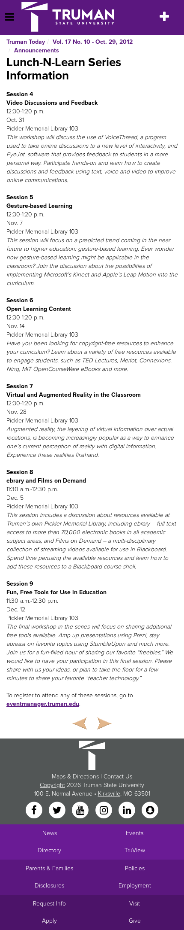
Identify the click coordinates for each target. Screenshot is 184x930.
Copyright (52, 785)
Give (135, 920)
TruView (135, 850)
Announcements (36, 50)
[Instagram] (104, 811)
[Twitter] (57, 811)
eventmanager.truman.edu (42, 704)
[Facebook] (34, 811)
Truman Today (25, 42)
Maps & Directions (75, 776)
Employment (135, 885)
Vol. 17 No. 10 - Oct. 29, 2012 (93, 42)
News (49, 833)
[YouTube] (81, 811)
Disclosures (49, 885)
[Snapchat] (150, 811)
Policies (135, 868)
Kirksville (109, 793)
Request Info (49, 903)
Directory (49, 850)
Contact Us (118, 776)
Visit (134, 903)
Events (134, 833)
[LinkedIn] (127, 811)
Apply (49, 920)
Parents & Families (49, 868)
